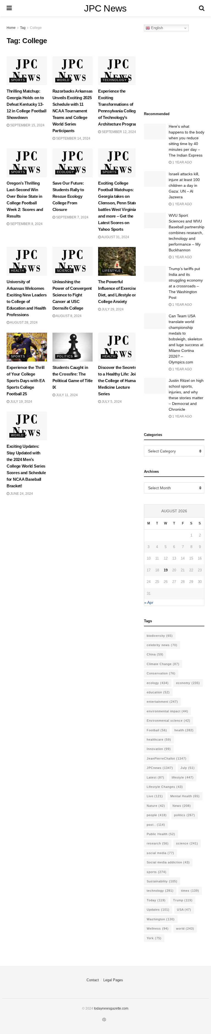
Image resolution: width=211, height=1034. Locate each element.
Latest (155, 777)
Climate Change (163, 664)
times (190, 890)
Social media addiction (168, 862)
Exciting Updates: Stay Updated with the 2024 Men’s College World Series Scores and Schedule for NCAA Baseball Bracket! (26, 466)
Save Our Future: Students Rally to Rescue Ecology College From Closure (68, 196)
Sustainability (162, 881)
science (187, 843)
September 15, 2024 (27, 125)
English (156, 28)
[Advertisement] (177, 69)
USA (184, 909)
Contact (93, 980)
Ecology (65, 172)
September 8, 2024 (26, 224)
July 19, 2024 (20, 402)
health (184, 730)
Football (157, 730)
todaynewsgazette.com (111, 1008)
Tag (23, 28)
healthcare (159, 739)
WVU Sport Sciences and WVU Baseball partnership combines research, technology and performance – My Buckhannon (186, 232)
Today (156, 900)
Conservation (161, 673)
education (158, 692)
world (185, 928)
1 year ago (181, 162)
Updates (158, 909)
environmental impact (167, 711)
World (63, 80)
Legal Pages (113, 980)
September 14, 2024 (72, 138)
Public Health (161, 834)
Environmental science (168, 720)
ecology (158, 683)
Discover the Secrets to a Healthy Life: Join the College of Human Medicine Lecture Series (118, 380)
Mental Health (185, 796)
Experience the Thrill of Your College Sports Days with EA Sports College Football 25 (26, 380)
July (188, 767)
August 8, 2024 (68, 316)
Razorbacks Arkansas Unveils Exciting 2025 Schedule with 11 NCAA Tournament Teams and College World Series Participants (72, 111)
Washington (161, 919)
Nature (156, 805)
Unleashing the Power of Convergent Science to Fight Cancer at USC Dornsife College (72, 294)
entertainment (162, 701)
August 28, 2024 (23, 322)
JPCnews (160, 767)
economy (188, 683)
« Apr (148, 602)
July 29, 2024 (112, 309)
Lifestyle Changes (165, 786)
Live (155, 796)
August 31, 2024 (115, 237)
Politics (65, 356)
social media (160, 853)
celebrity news (162, 645)
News (182, 805)
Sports (18, 80)
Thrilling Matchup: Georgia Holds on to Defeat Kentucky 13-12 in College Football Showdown (26, 104)
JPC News (105, 8)
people (157, 815)
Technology (114, 80)
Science (64, 270)
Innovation (159, 749)
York (154, 938)
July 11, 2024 (66, 395)
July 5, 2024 (111, 402)
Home (11, 28)
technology (160, 890)
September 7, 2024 (71, 217)
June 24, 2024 (21, 494)
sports (156, 872)
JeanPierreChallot (167, 758)
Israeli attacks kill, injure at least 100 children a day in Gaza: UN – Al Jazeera (184, 185)
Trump (183, 900)
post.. (156, 824)
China (155, 654)
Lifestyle (111, 270)
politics (184, 815)
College (36, 28)
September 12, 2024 (118, 132)
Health (17, 270)
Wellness (158, 928)
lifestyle (183, 777)
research (158, 843)
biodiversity (160, 635)
